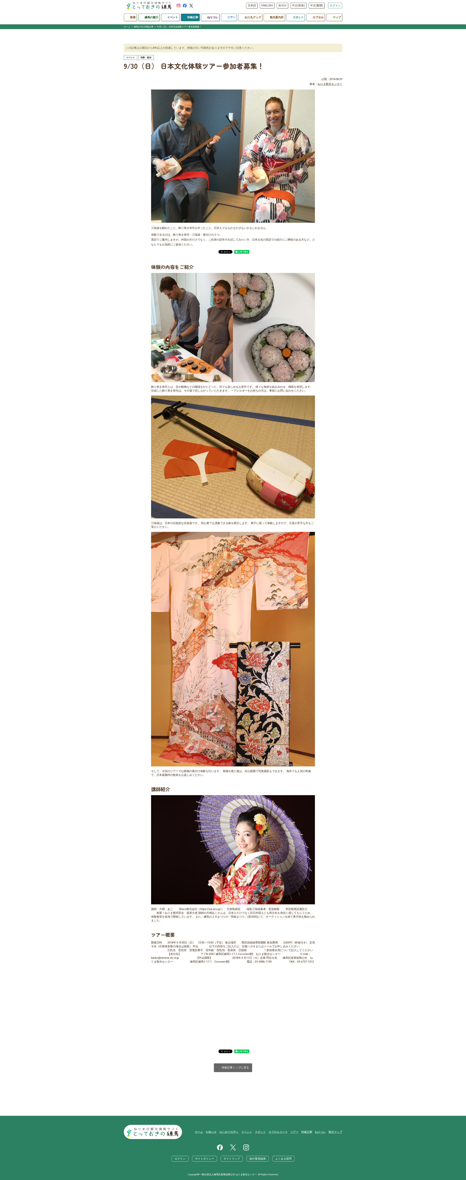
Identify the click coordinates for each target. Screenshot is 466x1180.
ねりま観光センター (330, 84)
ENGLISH (267, 5)
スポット (260, 1132)
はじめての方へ (228, 1132)
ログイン (335, 5)
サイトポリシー (204, 1159)
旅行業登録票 (257, 1159)
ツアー (294, 1132)
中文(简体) (298, 5)
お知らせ (211, 1132)
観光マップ (335, 1132)
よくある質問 (283, 1159)
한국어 (282, 5)
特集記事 (306, 1132)
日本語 (252, 5)
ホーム (199, 1132)
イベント (246, 1132)
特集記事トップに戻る (233, 1067)
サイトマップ (232, 1159)
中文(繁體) (316, 5)
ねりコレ (320, 1132)
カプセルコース (278, 1132)
